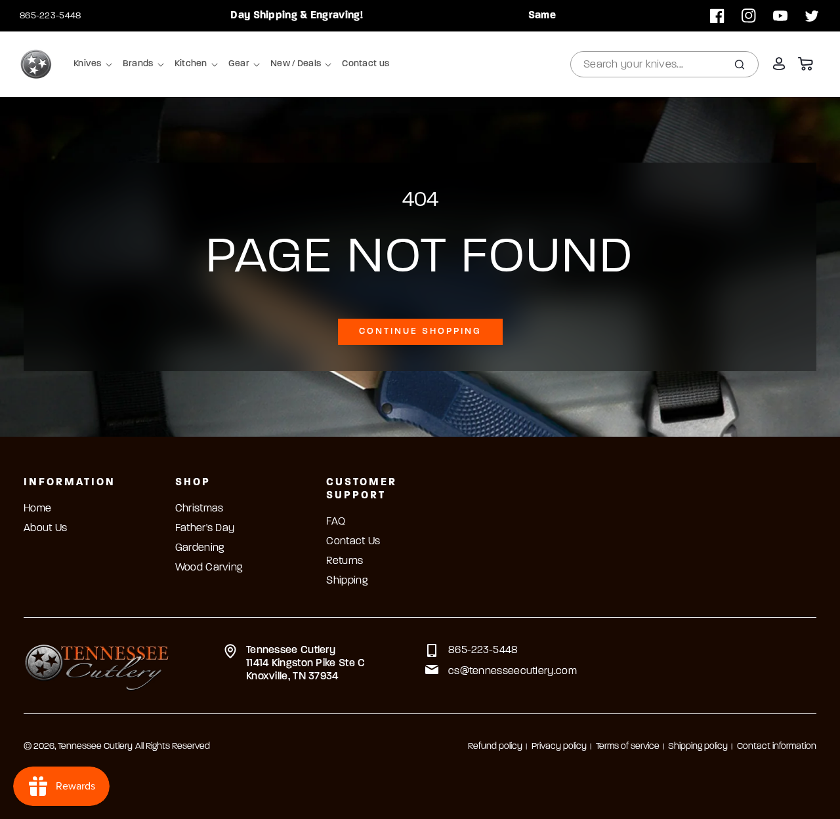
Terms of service (628, 746)
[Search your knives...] (739, 64)
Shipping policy (698, 746)
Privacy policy (559, 746)
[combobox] (664, 64)
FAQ (335, 522)
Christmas (199, 509)
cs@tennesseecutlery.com (512, 671)
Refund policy (495, 746)
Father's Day (205, 528)
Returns (344, 561)
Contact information (776, 746)
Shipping (346, 581)
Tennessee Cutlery (95, 746)
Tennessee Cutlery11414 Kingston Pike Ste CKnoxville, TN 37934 (306, 663)
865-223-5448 (50, 16)
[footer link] (97, 665)
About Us (45, 528)
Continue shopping (420, 331)
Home (37, 509)
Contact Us (353, 541)
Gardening (199, 548)
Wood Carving (209, 568)
